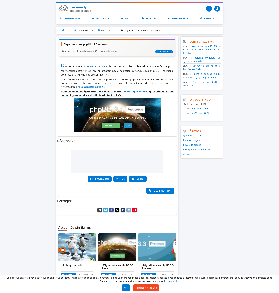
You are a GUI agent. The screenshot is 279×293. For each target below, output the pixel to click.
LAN (127, 18)
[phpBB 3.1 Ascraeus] (117, 131)
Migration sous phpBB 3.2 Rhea (117, 267)
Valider (140, 178)
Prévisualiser (102, 178)
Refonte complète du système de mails (202, 59)
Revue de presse (192, 144)
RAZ (123, 178)
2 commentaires (163, 190)
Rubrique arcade (72, 265)
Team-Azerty (78, 7)
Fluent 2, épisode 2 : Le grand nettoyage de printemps (202, 75)
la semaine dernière (95, 66)
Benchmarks (180, 18)
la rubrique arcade (135, 91)
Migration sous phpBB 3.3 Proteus (158, 267)
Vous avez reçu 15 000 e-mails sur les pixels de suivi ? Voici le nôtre (202, 50)
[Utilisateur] (217, 9)
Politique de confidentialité (197, 149)
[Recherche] (209, 9)
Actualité (102, 18)
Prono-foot (212, 18)
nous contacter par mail (91, 86)
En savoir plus (171, 281)
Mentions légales (192, 140)
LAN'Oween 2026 (200, 108)
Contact (187, 154)
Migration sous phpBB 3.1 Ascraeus (86, 44)
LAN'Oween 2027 (200, 113)
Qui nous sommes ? (193, 135)
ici (107, 74)
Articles (150, 18)
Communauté (72, 18)
